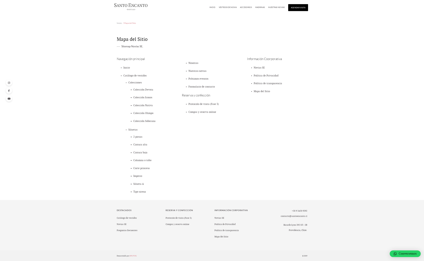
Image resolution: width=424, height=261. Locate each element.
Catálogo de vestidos (135, 75)
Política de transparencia (268, 83)
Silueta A (138, 184)
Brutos (133, 256)
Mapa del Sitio (262, 91)
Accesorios (246, 7)
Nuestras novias (276, 7)
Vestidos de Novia (228, 7)
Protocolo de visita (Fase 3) (203, 104)
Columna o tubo (142, 160)
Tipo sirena (139, 191)
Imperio (137, 176)
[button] (405, 253)
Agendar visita (298, 8)
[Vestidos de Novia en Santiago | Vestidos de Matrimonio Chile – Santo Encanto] (130, 8)
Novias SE (259, 67)
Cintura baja (140, 152)
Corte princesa (141, 168)
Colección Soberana (144, 121)
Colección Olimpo (143, 113)
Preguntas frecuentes (127, 230)
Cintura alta (140, 144)
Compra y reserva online (202, 112)
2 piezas (137, 136)
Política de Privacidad (266, 75)
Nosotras (193, 63)
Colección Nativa (143, 105)
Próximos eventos (198, 78)
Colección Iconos (142, 97)
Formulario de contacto (201, 86)
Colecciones (135, 82)
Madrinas (260, 7)
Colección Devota (143, 89)
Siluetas (132, 129)
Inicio (212, 7)
